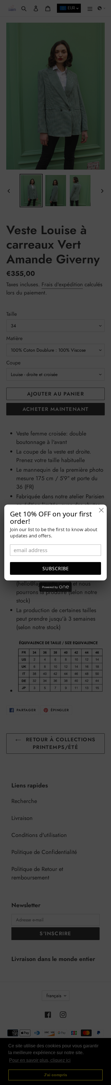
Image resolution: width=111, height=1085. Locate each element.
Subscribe (55, 568)
